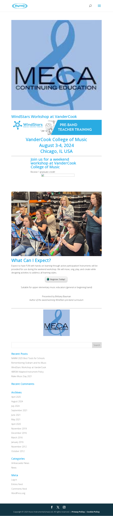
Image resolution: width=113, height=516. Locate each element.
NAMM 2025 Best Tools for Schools (28, 358)
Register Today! (57, 279)
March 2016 (17, 437)
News (13, 467)
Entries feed (17, 484)
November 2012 (19, 446)
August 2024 (17, 401)
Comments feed (19, 488)
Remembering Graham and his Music (28, 362)
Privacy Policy (78, 511)
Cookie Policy (93, 511)
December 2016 (19, 433)
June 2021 (16, 415)
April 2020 (16, 424)
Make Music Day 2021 (21, 376)
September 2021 (19, 410)
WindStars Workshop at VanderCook (44, 116)
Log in (14, 479)
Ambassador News (20, 463)
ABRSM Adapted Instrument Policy (27, 371)
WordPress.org (18, 493)
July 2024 (15, 406)
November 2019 (19, 428)
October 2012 (18, 451)
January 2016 (17, 442)
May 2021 (15, 419)
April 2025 (16, 396)
